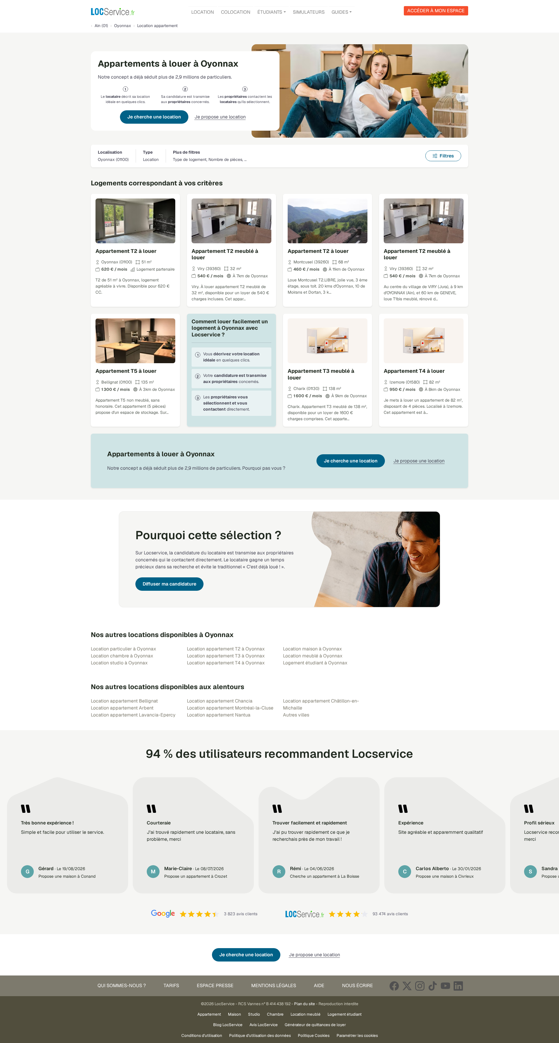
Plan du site (304, 1003)
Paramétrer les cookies (357, 1035)
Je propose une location (220, 117)
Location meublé (306, 1014)
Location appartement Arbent (122, 708)
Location (202, 12)
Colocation (235, 12)
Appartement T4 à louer (414, 371)
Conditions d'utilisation (201, 1035)
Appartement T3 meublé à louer (321, 374)
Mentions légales (273, 985)
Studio (254, 1014)
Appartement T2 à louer (126, 251)
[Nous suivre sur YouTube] (445, 985)
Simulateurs (309, 12)
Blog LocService (228, 1024)
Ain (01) (101, 25)
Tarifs (171, 985)
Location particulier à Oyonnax (123, 649)
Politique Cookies (314, 1035)
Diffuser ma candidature (169, 584)
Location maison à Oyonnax (312, 649)
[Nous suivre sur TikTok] (432, 985)
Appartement (209, 1014)
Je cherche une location (154, 117)
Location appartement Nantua (218, 715)
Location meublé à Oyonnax (312, 656)
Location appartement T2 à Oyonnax (226, 649)
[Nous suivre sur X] (407, 985)
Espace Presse (215, 985)
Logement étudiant (345, 1014)
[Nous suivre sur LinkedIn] (458, 985)
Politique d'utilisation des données (260, 1035)
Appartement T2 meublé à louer (225, 254)
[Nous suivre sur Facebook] (394, 985)
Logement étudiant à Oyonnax (315, 663)
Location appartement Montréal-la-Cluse (230, 708)
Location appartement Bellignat (124, 701)
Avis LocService (264, 1024)
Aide (319, 985)
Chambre (275, 1014)
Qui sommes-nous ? (122, 985)
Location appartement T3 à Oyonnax (226, 656)
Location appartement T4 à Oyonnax (226, 663)
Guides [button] (340, 12)
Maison (234, 1014)
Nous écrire (357, 985)
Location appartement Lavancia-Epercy (133, 715)
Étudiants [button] (269, 12)
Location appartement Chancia (219, 701)
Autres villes (296, 715)
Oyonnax (122, 25)
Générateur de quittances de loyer (315, 1024)
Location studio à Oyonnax (119, 663)
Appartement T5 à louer (126, 371)
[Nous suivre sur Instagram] (420, 985)
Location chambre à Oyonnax (122, 656)
